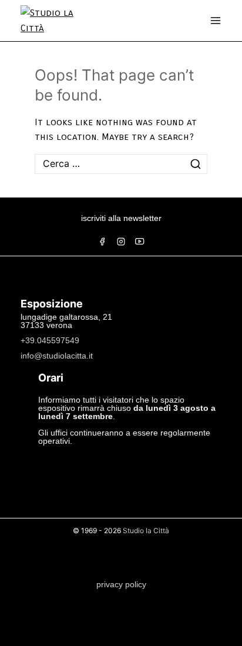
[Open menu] (215, 20)
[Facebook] (102, 241)
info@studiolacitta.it (57, 355)
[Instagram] (121, 241)
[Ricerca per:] (121, 163)
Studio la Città (146, 530)
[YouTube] (140, 241)
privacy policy (121, 584)
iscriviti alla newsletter (121, 218)
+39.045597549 (50, 340)
